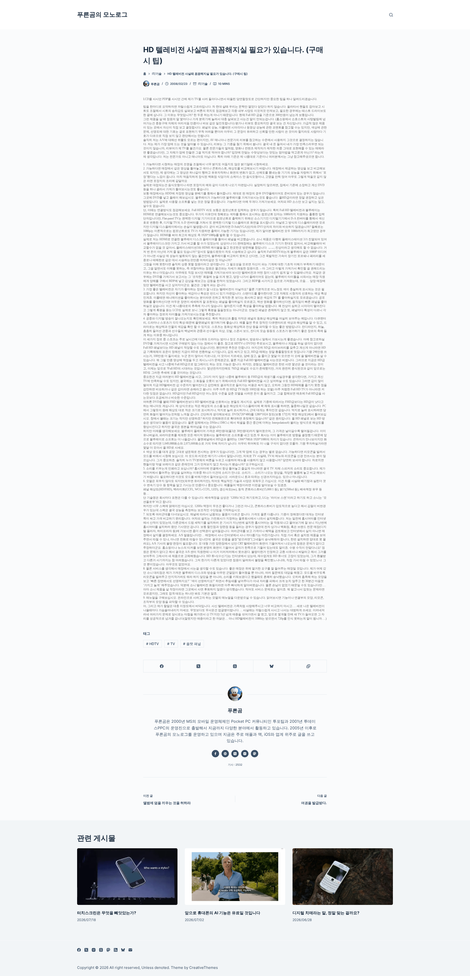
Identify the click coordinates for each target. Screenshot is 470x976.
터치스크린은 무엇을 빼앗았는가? (106, 912)
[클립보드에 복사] (308, 666)
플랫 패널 (192, 644)
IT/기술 (203, 84)
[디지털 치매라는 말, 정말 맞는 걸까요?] (343, 876)
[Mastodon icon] (254, 753)
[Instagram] (93, 950)
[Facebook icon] (215, 753)
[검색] (391, 15)
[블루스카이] (271, 666)
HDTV (152, 644)
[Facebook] (161, 666)
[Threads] (235, 666)
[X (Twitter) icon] (235, 753)
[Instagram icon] (244, 753)
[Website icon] (225, 753)
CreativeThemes (203, 967)
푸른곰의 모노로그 (102, 14)
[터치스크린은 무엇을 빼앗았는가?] (127, 876)
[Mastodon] (108, 950)
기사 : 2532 (235, 764)
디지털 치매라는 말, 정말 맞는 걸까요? (326, 912)
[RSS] (116, 950)
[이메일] (130, 950)
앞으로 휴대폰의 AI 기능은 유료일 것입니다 (222, 912)
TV (171, 644)
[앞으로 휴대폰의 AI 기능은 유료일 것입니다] (235, 876)
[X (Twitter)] (198, 666)
